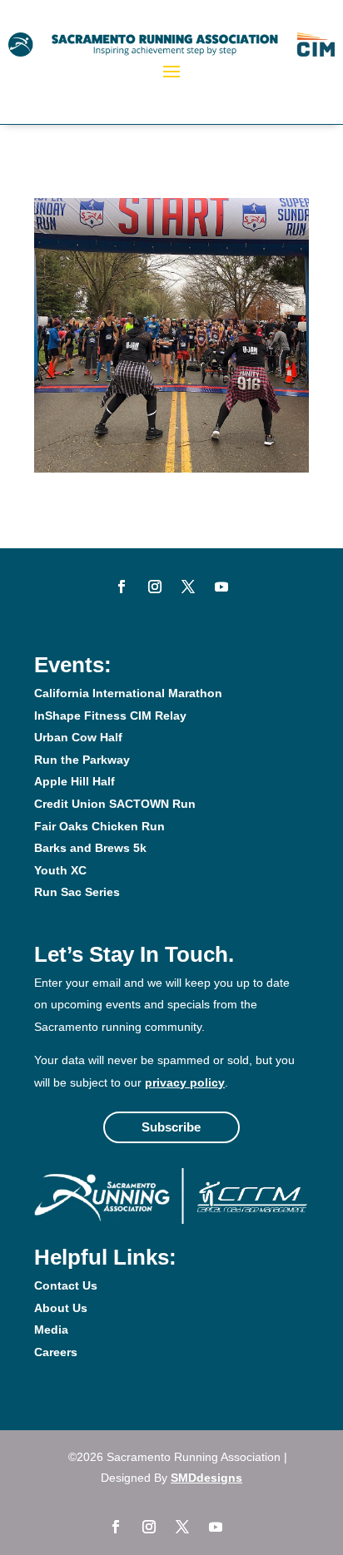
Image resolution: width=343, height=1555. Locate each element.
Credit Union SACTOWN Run (115, 803)
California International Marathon (128, 693)
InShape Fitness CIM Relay (110, 715)
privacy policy (185, 1082)
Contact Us (65, 1285)
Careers (55, 1352)
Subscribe (171, 1127)
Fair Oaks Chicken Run (99, 826)
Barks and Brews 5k (90, 847)
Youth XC (60, 870)
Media (51, 1329)
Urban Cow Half (78, 737)
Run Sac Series (77, 892)
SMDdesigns (206, 1477)
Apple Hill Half (74, 781)
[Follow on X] (188, 586)
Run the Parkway (82, 759)
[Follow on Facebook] (121, 586)
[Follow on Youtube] (221, 586)
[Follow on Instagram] (155, 586)
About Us (60, 1308)
